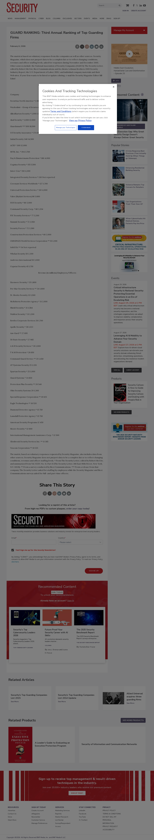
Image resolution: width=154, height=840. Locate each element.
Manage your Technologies (65, 127)
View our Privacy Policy (80, 120)
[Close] (113, 87)
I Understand (85, 127)
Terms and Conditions (60, 111)
